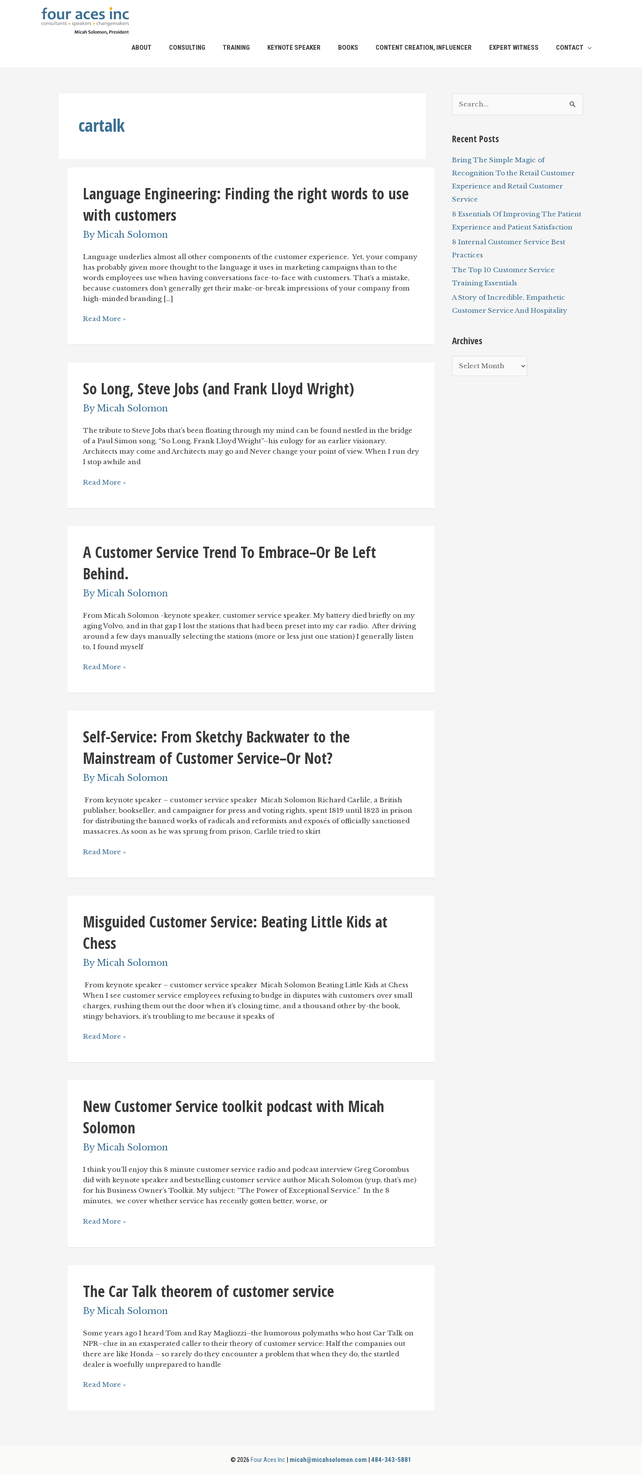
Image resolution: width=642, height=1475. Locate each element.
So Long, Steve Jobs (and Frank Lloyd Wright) (218, 388)
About (141, 47)
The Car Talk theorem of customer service (208, 1291)
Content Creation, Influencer (424, 47)
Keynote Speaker (294, 47)
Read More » (104, 319)
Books (348, 47)
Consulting (187, 47)
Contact (569, 47)
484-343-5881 (391, 1460)
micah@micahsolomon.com (328, 1460)
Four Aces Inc (267, 1460)
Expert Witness (513, 47)
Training (236, 47)
